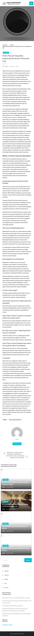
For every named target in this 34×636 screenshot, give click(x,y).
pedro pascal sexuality (15, 419)
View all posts (17, 443)
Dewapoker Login (7, 624)
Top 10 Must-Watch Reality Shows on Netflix (14, 527)
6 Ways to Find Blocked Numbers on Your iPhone (15, 549)
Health (6, 579)
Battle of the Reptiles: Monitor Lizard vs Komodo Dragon (15, 483)
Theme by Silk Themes (17, 634)
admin (6, 66)
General (12, 45)
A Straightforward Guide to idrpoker (12, 605)
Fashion (6, 571)
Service (6, 587)
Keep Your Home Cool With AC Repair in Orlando (16, 597)
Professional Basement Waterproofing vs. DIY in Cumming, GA (15, 505)
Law (5, 583)
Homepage (4, 45)
